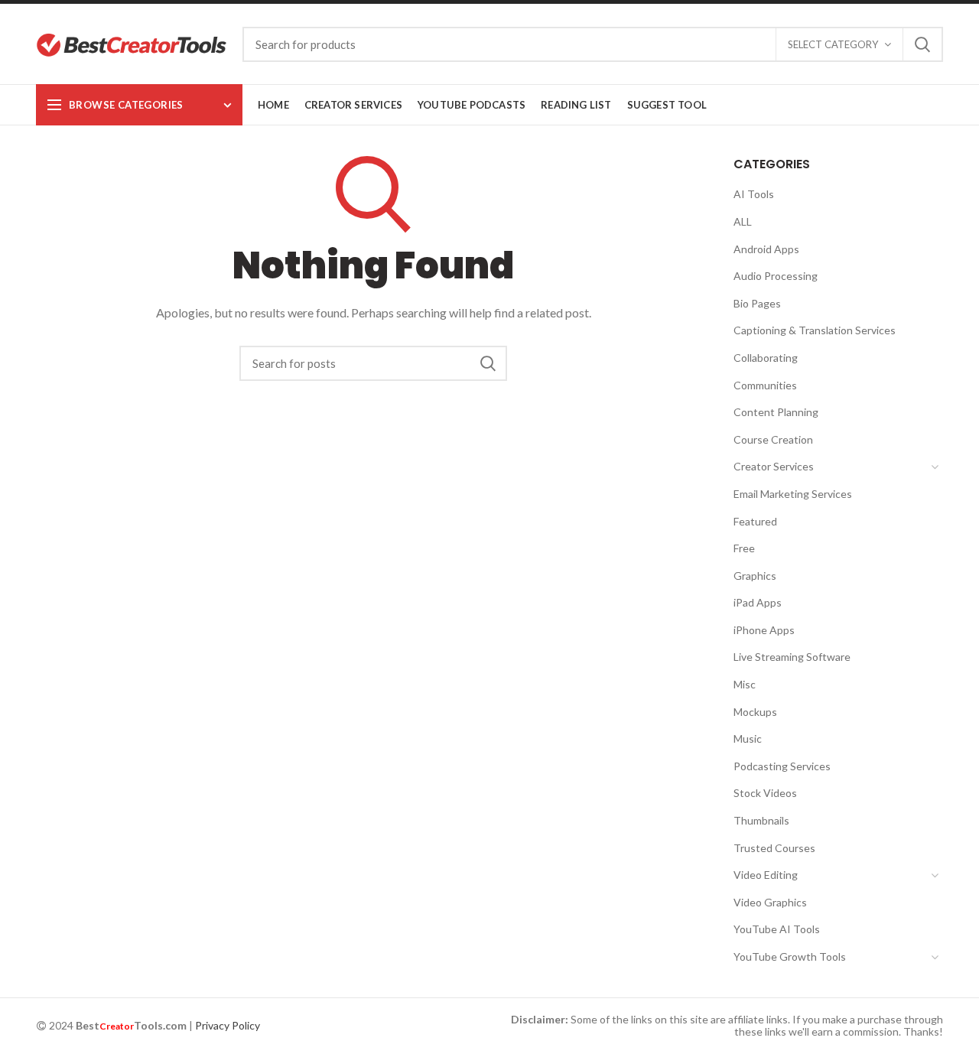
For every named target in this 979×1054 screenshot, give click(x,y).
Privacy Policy (227, 1025)
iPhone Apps (764, 629)
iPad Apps (757, 602)
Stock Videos (765, 792)
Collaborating (765, 357)
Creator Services (773, 466)
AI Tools (753, 193)
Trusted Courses (774, 847)
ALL (742, 221)
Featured (755, 521)
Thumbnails (761, 820)
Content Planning (775, 411)
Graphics (754, 575)
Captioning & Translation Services (814, 330)
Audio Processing (775, 275)
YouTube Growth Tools (789, 956)
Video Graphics (770, 902)
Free (744, 548)
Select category (833, 44)
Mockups (755, 711)
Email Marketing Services (792, 493)
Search (922, 44)
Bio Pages (757, 303)
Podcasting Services (782, 766)
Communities (765, 385)
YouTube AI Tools (776, 928)
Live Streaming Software (792, 656)
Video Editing (765, 874)
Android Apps (766, 248)
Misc (744, 684)
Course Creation (773, 439)
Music (747, 738)
